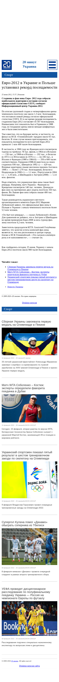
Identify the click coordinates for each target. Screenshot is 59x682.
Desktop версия (29, 303)
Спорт (9, 75)
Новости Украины (15, 287)
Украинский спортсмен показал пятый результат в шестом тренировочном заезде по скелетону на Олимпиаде (32, 279)
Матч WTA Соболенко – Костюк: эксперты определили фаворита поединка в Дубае (28, 273)
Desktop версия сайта (29, 666)
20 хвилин (14, 661)
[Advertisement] (29, 30)
